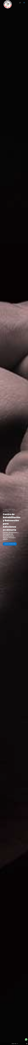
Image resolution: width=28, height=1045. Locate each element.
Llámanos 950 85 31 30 (9, 544)
